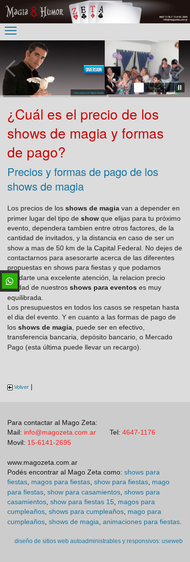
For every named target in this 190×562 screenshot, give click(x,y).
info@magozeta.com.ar (60, 432)
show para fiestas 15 (82, 502)
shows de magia (74, 522)
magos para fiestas (60, 482)
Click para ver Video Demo (89, 92)
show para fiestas (121, 482)
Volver (21, 387)
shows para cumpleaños (86, 511)
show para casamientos (83, 492)
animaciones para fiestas (141, 522)
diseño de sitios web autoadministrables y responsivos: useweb (99, 541)
